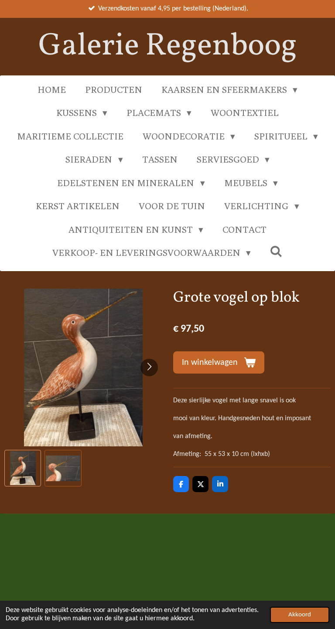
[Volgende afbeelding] (149, 367)
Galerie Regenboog (167, 46)
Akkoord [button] (299, 615)
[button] (22, 468)
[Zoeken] (276, 251)
